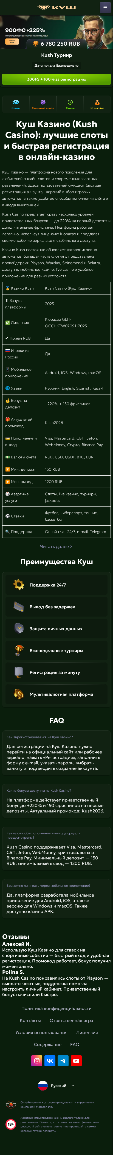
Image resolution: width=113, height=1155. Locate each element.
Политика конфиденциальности (56, 1008)
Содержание (47, 1044)
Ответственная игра (71, 1020)
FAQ (74, 1044)
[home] (56, 7)
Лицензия (87, 1032)
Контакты (30, 1020)
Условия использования (41, 1032)
